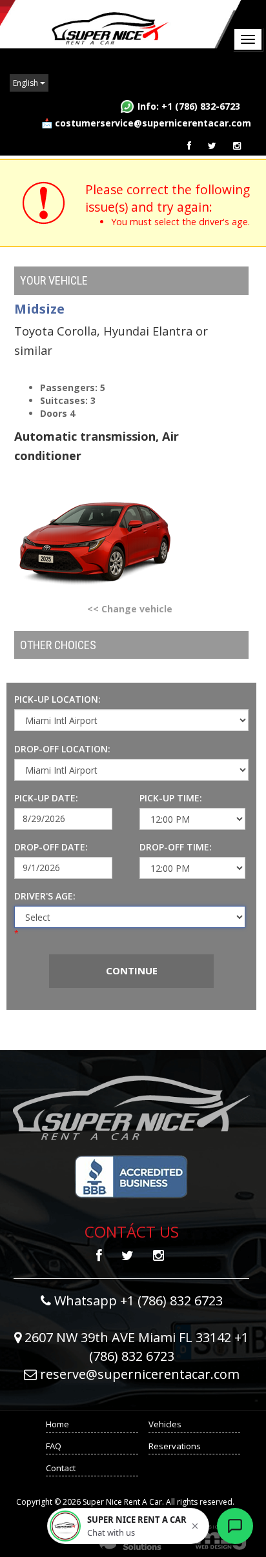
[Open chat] (235, 1526)
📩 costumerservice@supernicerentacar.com (146, 123)
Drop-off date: (51, 847)
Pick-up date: (46, 798)
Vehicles (164, 1424)
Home (57, 1424)
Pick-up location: (57, 699)
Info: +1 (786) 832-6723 (189, 106)
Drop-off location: (62, 749)
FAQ (53, 1446)
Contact (61, 1468)
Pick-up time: (170, 798)
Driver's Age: (45, 896)
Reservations (174, 1446)
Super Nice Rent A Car (121, 24)
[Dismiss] (195, 1526)
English (26, 82)
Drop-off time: (175, 847)
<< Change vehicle (129, 609)
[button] (128, 1526)
